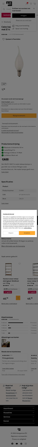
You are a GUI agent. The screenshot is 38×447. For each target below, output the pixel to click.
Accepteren (27, 233)
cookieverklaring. (28, 228)
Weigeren (11, 233)
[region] (19, 223)
